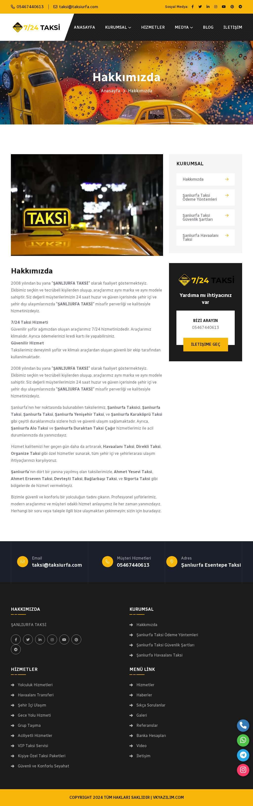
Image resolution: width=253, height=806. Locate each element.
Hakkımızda (193, 179)
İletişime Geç (205, 344)
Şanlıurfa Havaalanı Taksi (200, 237)
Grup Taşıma (29, 726)
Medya (182, 27)
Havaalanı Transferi (36, 695)
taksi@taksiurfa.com (78, 6)
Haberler (144, 695)
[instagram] (243, 770)
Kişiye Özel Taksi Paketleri (41, 756)
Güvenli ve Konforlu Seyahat (43, 766)
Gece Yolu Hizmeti (34, 715)
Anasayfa (84, 27)
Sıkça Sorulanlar (151, 705)
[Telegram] (243, 755)
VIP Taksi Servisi (33, 746)
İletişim (232, 27)
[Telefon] (243, 725)
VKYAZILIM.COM (168, 797)
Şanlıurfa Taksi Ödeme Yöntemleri (200, 197)
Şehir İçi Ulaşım (32, 705)
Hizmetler (153, 27)
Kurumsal (116, 27)
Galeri (141, 715)
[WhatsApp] (243, 740)
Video (141, 746)
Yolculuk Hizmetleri (35, 685)
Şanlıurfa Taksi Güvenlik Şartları (198, 217)
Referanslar (147, 726)
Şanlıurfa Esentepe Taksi (211, 565)
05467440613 (30, 6)
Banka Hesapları (151, 736)
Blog (208, 27)
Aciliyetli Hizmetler (35, 736)
